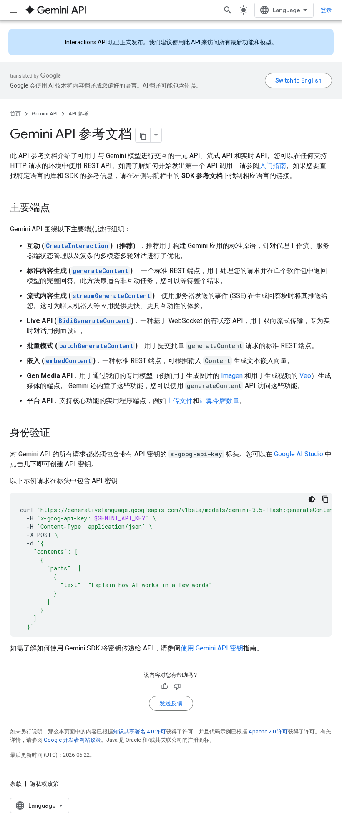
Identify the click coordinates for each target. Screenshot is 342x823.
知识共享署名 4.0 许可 (139, 731)
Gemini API (45, 113)
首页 (15, 113)
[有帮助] (164, 686)
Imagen (232, 376)
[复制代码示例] (325, 499)
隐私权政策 (44, 783)
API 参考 (78, 113)
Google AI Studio (298, 454)
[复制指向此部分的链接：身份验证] (58, 433)
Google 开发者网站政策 (72, 740)
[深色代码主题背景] (312, 499)
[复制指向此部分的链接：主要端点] (58, 208)
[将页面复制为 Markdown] (143, 135)
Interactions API (86, 42)
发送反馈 (171, 703)
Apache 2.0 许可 (268, 731)
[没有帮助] (177, 686)
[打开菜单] (13, 10)
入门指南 (272, 166)
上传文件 (179, 401)
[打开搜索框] (228, 10)
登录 (326, 10)
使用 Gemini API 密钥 (212, 648)
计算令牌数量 (219, 401)
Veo (305, 376)
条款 (16, 783)
